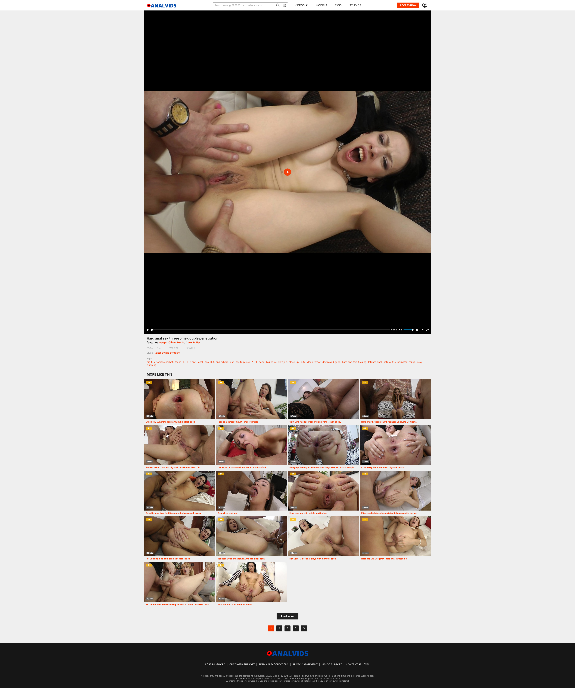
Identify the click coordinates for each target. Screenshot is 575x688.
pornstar (402, 361)
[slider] (270, 329)
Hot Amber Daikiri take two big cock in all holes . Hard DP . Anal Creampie (183, 604)
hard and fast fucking (354, 361)
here (241, 678)
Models (321, 5)
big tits (151, 361)
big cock (271, 361)
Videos (300, 5)
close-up (294, 361)
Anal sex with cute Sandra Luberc (235, 604)
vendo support (332, 664)
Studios (355, 5)
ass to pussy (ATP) (246, 361)
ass (232, 361)
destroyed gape (331, 361)
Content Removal (358, 664)
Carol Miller (193, 342)
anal (200, 361)
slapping (151, 364)
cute (303, 361)
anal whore (222, 361)
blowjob (282, 361)
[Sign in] (425, 5)
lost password (215, 664)
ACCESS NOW (408, 5)
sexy (419, 361)
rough (412, 361)
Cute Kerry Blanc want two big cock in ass (382, 467)
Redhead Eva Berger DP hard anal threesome (384, 558)
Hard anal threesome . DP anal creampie (238, 421)
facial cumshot (164, 361)
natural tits (389, 361)
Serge (163, 342)
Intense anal (375, 361)
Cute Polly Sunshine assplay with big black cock (170, 421)
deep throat (314, 361)
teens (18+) (181, 361)
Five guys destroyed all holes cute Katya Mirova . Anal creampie (321, 467)
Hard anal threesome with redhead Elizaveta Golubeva (389, 421)
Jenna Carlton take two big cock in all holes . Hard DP (173, 467)
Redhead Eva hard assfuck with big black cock (241, 558)
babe (261, 361)
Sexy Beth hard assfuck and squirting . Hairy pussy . (315, 421)
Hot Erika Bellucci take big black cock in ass (168, 558)
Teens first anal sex (227, 513)
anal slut (209, 361)
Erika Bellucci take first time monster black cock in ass (173, 513)
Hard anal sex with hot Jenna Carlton (308, 513)
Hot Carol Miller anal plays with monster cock (312, 558)
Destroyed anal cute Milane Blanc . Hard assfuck (242, 467)
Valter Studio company (167, 352)
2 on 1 (193, 361)
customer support (242, 664)
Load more (287, 616)
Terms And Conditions (274, 664)
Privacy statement (305, 664)
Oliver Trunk (176, 342)
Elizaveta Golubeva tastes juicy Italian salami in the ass (389, 513)
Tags (338, 5)
